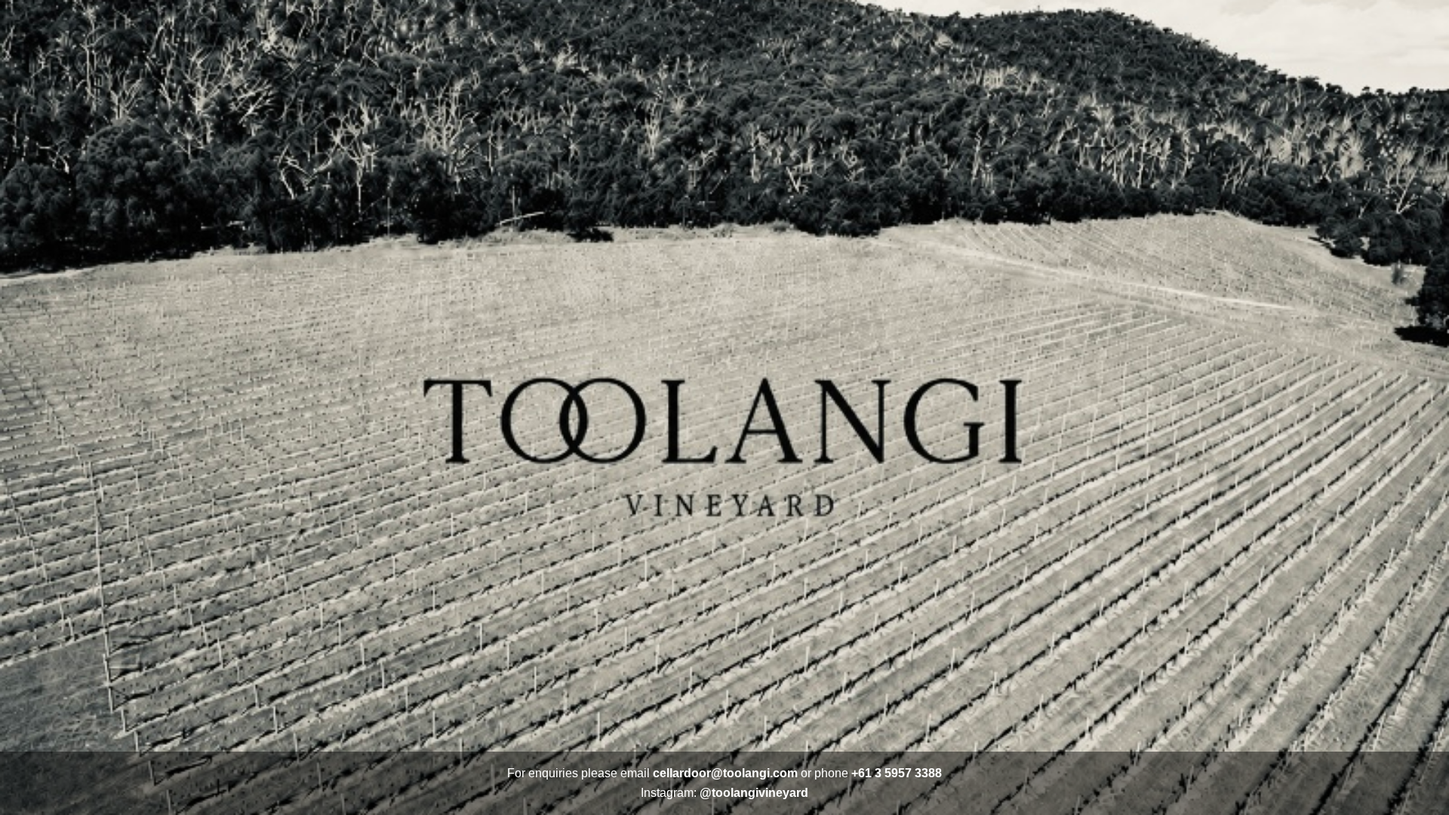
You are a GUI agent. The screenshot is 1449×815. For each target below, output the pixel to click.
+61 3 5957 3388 (896, 773)
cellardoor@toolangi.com (725, 773)
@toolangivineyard (754, 792)
